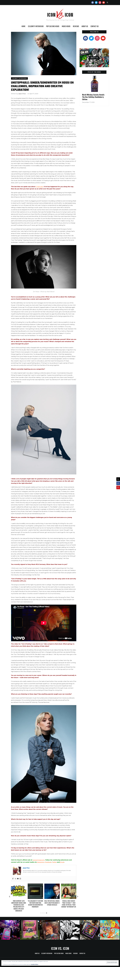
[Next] (77, 896)
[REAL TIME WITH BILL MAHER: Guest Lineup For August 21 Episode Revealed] (35, 884)
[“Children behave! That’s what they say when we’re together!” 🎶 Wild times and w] (50, 930)
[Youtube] (18, 879)
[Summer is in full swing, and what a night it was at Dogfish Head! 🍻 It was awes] (30, 930)
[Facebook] (13, 879)
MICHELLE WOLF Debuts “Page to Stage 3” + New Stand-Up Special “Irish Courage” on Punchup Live (52, 904)
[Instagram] (20, 879)
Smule (62, 862)
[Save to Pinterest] (118, 487)
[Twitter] (15, 879)
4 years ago (39, 186)
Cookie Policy (34, 964)
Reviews (76, 26)
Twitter (54, 862)
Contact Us (95, 26)
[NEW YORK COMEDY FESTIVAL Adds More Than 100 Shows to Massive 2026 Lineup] (68, 884)
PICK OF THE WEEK (94, 72)
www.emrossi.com (39, 860)
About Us (85, 26)
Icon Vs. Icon (60, 948)
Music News (66, 26)
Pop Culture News (52, 26)
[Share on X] (118, 479)
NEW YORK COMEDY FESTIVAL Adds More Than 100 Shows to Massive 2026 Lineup (68, 903)
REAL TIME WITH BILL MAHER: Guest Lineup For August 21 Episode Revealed (35, 903)
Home (23, 26)
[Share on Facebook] (118, 483)
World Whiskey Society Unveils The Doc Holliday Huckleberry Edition (93, 97)
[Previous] (9, 896)
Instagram (40, 862)
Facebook (48, 862)
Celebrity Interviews (36, 26)
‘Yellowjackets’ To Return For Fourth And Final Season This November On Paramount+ (18, 904)
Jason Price (22, 93)
